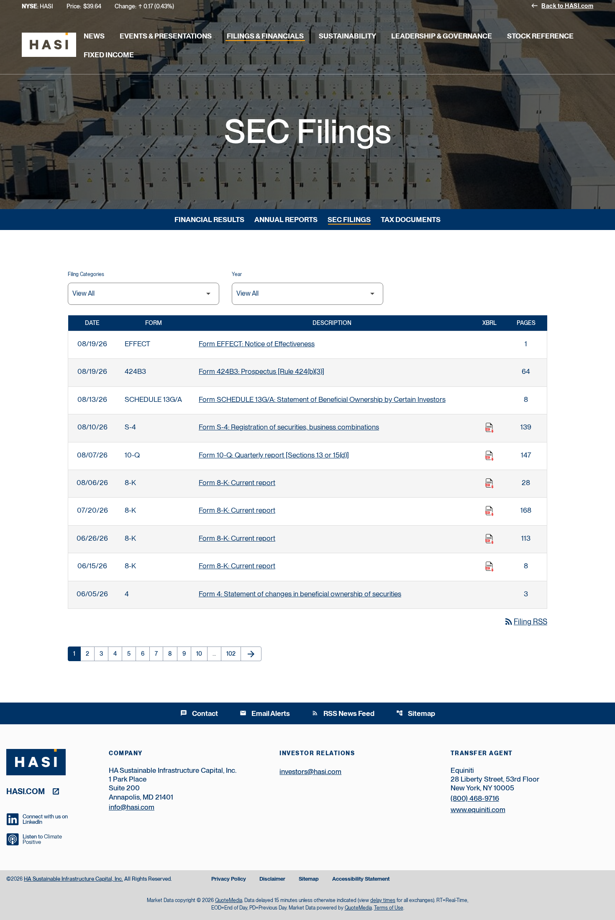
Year (237, 274)
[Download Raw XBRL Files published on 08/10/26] (489, 428)
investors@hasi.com (310, 771)
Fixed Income (109, 55)
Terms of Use (388, 908)
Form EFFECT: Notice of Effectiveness (257, 344)
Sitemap (415, 713)
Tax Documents (411, 219)
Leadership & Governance (441, 36)
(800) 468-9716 (475, 798)
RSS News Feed (343, 713)
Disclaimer (272, 879)
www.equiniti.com (478, 809)
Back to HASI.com (562, 5)
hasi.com (25, 791)
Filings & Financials (265, 36)
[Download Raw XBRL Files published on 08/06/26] (489, 483)
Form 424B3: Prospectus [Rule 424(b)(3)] (261, 371)
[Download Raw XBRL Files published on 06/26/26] (489, 539)
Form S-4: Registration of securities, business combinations (289, 427)
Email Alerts (265, 713)
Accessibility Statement (361, 879)
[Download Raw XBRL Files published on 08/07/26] (489, 456)
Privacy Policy (228, 879)
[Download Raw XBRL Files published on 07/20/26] (489, 511)
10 (202, 653)
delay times (382, 900)
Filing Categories (86, 274)
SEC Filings (349, 219)
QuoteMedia (228, 900)
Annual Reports (286, 219)
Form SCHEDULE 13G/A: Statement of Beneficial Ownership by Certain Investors (322, 399)
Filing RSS (525, 621)
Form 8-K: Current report (237, 482)
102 (232, 653)
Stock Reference (540, 36)
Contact (199, 713)
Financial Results (209, 219)
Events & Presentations (166, 36)
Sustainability (347, 36)
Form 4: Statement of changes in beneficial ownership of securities (300, 594)
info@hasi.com (131, 807)
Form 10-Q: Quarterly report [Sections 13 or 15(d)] (274, 455)
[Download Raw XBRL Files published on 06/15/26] (489, 567)
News (94, 36)
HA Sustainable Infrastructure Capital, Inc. (73, 879)
